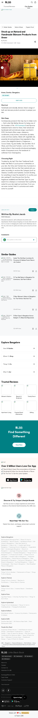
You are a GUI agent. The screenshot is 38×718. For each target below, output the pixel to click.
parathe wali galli (6, 621)
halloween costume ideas (13, 637)
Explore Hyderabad (7, 602)
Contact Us (4, 667)
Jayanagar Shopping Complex (18, 551)
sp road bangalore (21, 562)
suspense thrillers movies (9, 629)
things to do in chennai (8, 580)
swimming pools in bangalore (18, 547)
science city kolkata (21, 613)
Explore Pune (5, 594)
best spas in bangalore (18, 564)
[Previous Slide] (2, 67)
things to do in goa (7, 588)
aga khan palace (6, 597)
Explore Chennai (6, 578)
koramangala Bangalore (13, 549)
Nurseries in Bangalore (25, 560)
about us (4, 662)
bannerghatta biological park (10, 539)
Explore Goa (5, 586)
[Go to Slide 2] (18, 88)
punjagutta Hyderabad (19, 607)
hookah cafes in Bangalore (17, 556)
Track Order (4, 677)
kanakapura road (26, 541)
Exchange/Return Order (8, 675)
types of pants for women (15, 639)
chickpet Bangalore (19, 552)
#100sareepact (20, 125)
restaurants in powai (23, 572)
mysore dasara (14, 541)
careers (3, 665)
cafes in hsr (13, 545)
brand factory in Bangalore (20, 558)
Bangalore (8, 643)
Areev (34, 643)
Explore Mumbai (6, 569)
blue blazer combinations (15, 631)
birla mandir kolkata (7, 613)
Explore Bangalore (7, 537)
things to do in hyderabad (9, 605)
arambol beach (19, 588)
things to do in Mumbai (8, 572)
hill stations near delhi (20, 621)
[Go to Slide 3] (19, 88)
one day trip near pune (20, 597)
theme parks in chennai (17, 582)
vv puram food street (15, 554)
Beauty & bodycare (17, 643)
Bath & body (27, 643)
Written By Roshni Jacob (13, 214)
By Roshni (4, 40)
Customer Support (6, 680)
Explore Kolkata (6, 611)
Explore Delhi (5, 619)
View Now (19, 445)
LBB (2, 643)
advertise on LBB (6, 670)
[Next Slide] (36, 67)
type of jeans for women (15, 633)
